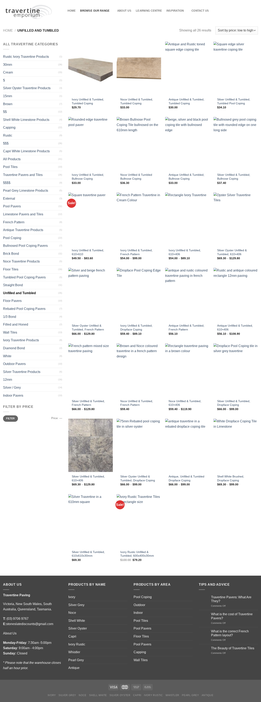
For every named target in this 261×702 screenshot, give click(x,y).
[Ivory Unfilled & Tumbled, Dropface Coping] (139, 294)
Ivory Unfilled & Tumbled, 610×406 (185, 252)
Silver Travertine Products (21, 372)
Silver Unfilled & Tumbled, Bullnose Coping (233, 176)
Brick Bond (11, 253)
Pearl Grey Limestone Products (25, 190)
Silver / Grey (12, 387)
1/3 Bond (9, 316)
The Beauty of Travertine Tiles (232, 648)
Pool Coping (12, 238)
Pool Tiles (10, 167)
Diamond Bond (14, 348)
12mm (7, 379)
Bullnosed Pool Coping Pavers (25, 245)
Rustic (7, 135)
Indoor (138, 612)
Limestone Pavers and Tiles (23, 214)
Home (71, 10)
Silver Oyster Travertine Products (27, 88)
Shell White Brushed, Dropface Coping (230, 478)
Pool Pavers (12, 206)
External (9, 198)
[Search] (61, 10)
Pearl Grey (76, 660)
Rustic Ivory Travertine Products (26, 56)
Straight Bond (13, 285)
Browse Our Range (94, 10)
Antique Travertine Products (23, 230)
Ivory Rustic (76, 644)
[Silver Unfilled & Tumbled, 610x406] (90, 445)
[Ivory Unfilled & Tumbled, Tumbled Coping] (90, 68)
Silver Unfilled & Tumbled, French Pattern (88, 403)
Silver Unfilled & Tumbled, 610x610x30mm (88, 553)
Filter (10, 418)
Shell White (76, 620)
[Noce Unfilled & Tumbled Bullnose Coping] (139, 143)
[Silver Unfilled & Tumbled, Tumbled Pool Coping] (235, 68)
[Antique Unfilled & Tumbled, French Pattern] (187, 294)
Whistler (74, 652)
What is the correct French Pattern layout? (230, 633)
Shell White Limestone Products (26, 119)
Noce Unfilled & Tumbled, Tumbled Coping (136, 101)
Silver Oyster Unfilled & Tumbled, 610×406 (232, 252)
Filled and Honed (15, 324)
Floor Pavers (12, 301)
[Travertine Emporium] (28, 10)
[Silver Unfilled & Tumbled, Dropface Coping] (235, 370)
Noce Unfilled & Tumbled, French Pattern (136, 403)
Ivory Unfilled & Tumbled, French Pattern (136, 252)
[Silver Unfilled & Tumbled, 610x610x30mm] (90, 520)
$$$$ (6, 183)
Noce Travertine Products (21, 261)
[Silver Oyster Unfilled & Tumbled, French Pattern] (90, 294)
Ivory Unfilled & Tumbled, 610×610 (88, 252)
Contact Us (200, 10)
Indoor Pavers (13, 395)
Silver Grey (76, 605)
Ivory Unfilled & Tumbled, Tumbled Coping (88, 101)
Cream (8, 72)
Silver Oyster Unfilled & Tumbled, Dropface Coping (137, 478)
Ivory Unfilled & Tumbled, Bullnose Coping (88, 176)
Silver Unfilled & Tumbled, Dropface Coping (233, 403)
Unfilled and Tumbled (19, 293)
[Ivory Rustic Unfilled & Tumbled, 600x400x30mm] (139, 520)
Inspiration (175, 10)
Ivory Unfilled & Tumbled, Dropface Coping (136, 327)
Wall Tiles (10, 332)
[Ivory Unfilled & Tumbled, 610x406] (187, 219)
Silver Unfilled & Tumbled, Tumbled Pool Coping (233, 101)
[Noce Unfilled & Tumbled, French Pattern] (139, 370)
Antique (74, 668)
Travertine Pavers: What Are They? (231, 599)
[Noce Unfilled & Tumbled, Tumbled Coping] (139, 68)
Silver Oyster (77, 628)
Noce (72, 612)
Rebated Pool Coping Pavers (24, 308)
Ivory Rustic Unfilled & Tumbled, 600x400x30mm (137, 553)
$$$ (6, 143)
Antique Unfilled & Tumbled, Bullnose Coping (186, 176)
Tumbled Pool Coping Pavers (24, 277)
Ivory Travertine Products (21, 340)
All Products (12, 159)
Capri (72, 636)
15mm (7, 96)
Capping (9, 127)
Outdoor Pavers (14, 364)
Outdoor (139, 605)
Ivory (71, 597)
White (7, 356)
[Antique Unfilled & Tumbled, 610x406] (235, 294)
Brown (7, 104)
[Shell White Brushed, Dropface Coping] (235, 445)
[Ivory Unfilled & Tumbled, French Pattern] (139, 219)
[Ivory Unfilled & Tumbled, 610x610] (90, 219)
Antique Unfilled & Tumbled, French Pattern (186, 327)
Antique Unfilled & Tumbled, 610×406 (235, 327)
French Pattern (13, 222)
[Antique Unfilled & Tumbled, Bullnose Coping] (187, 143)
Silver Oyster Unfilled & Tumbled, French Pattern (88, 327)
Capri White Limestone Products (26, 151)
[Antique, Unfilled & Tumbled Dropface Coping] (187, 445)
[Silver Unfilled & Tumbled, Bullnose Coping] (235, 143)
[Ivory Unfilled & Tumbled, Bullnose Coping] (90, 143)
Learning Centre (149, 10)
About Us (124, 10)
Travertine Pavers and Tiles (23, 175)
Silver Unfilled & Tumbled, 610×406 (88, 478)
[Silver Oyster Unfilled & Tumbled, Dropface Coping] (139, 445)
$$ (5, 111)
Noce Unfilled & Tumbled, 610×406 (185, 403)
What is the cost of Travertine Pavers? (232, 616)
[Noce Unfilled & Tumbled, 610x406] (187, 370)
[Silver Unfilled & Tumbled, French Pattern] (90, 370)
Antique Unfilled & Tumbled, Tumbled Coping (186, 101)
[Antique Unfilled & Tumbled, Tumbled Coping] (187, 68)
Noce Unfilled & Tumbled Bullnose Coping (136, 176)
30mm (7, 64)
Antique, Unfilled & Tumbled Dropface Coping (186, 478)
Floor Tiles (10, 269)
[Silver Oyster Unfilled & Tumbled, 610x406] (235, 219)
